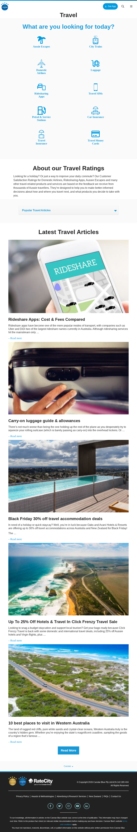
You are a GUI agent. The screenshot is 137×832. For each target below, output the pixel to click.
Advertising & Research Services (71, 796)
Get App (112, 6)
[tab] (69, 210)
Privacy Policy (22, 796)
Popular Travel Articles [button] (36, 210)
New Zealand (95, 796)
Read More (68, 750)
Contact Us (116, 796)
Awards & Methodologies (42, 796)
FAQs (106, 796)
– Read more (15, 338)
